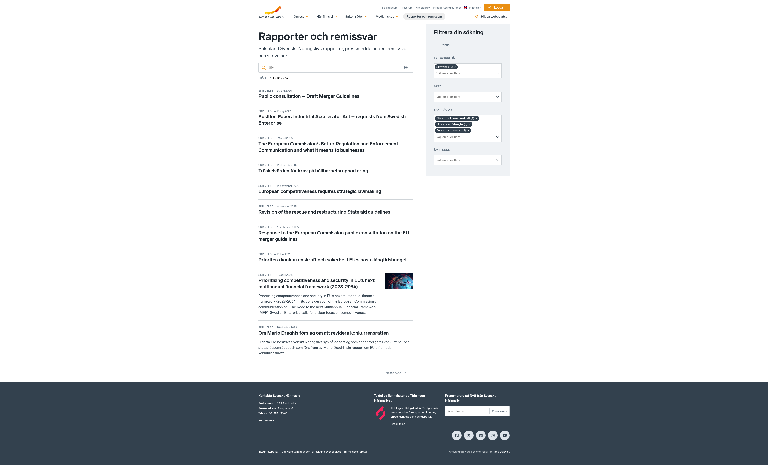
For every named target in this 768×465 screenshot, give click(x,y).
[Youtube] (505, 435)
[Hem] (271, 12)
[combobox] (465, 73)
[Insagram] (493, 435)
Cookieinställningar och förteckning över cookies (311, 451)
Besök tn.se (398, 424)
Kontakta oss (266, 420)
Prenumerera (499, 411)
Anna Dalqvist (501, 451)
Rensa (445, 45)
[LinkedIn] (481, 435)
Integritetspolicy (268, 451)
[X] (469, 435)
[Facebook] (457, 435)
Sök (405, 67)
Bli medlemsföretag (356, 451)
